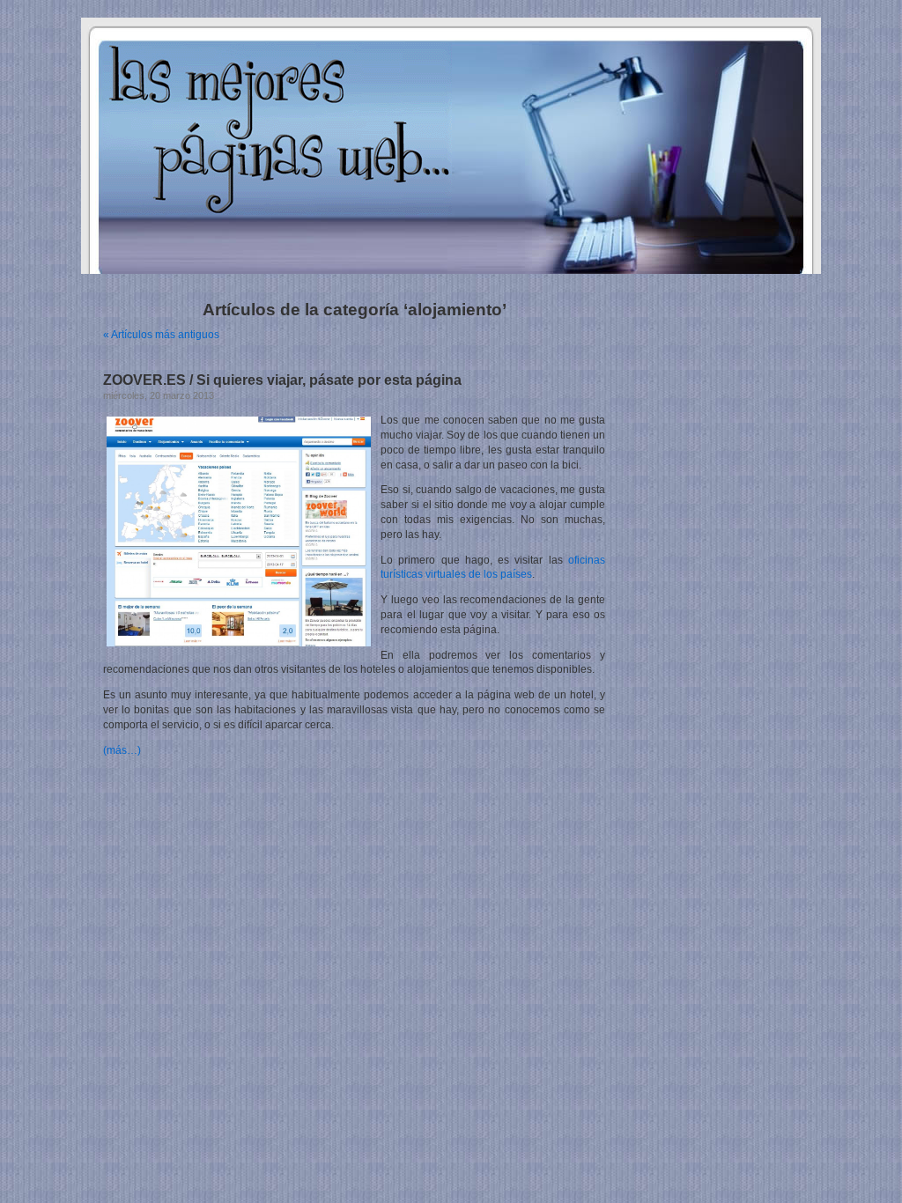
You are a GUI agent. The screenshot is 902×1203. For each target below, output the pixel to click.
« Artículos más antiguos (161, 334)
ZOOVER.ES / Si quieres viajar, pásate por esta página (282, 380)
